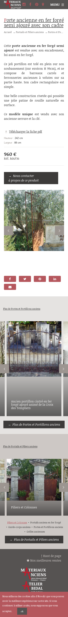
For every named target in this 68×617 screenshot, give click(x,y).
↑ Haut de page (51, 556)
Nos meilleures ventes (45, 560)
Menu (55, 4)
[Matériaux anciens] (34, 574)
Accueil (8, 32)
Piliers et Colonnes (24, 507)
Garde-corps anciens (19, 527)
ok (22, 611)
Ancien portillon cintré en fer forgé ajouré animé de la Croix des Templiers (32, 404)
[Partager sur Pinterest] (40, 279)
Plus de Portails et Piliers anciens (36, 539)
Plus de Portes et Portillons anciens (36, 424)
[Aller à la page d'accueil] (12, 4)
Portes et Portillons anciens (48, 527)
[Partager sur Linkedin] (55, 279)
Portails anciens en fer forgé (45, 522)
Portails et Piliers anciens (30, 32)
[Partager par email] (10, 287)
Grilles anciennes (36, 531)
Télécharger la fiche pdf (25, 131)
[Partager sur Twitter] (25, 279)
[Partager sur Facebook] (10, 279)
